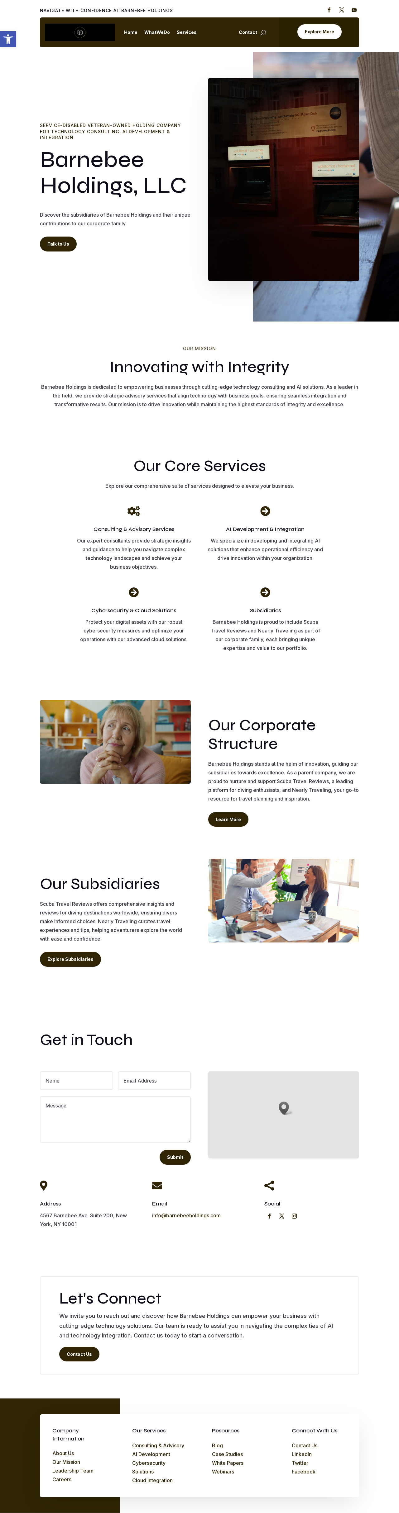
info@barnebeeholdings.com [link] (186, 1215)
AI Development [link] (151, 1454)
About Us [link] (63, 1453)
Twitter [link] (300, 1463)
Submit (175, 1157)
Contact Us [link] (79, 1354)
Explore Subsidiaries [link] (70, 959)
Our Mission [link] (66, 1462)
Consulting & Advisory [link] (158, 1445)
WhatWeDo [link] (157, 32)
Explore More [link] (319, 31)
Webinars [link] (223, 1471)
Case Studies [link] (227, 1454)
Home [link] (130, 32)
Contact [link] (248, 32)
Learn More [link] (228, 819)
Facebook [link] (303, 1471)
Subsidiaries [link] (218, 32)
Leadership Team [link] (73, 1471)
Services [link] (187, 32)
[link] (8, 39)
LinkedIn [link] (302, 1454)
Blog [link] (217, 1445)
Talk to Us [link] (58, 244)
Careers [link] (61, 1479)
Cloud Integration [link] (152, 1480)
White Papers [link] (227, 1463)
